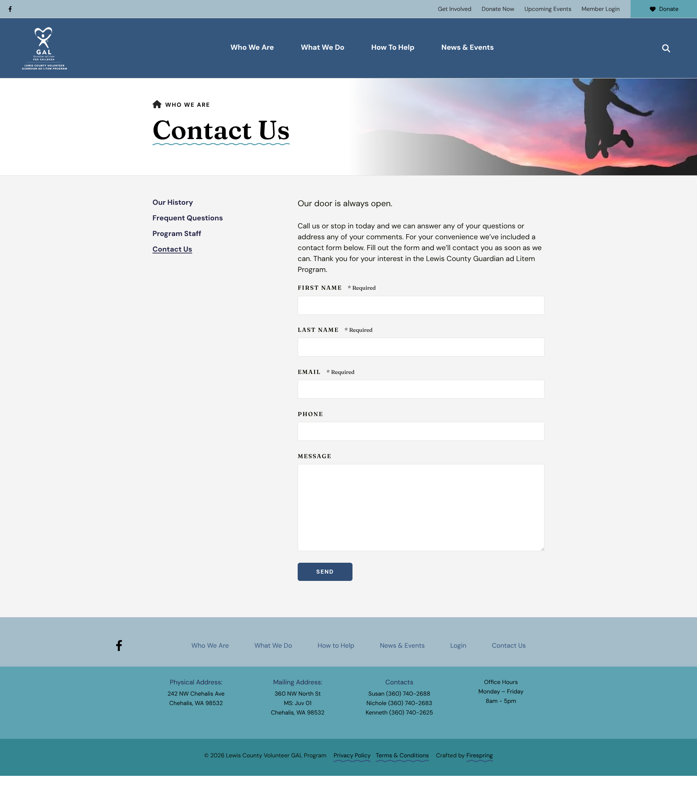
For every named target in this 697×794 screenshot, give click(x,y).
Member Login (601, 9)
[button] (666, 48)
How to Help (336, 645)
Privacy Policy (352, 755)
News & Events (467, 47)
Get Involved (454, 9)
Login (458, 645)
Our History (172, 202)
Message (314, 456)
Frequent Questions (187, 218)
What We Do (323, 47)
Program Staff (176, 234)
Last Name (319, 330)
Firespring (479, 755)
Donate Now (498, 9)
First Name (321, 288)
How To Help (393, 47)
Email (310, 372)
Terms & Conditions (402, 755)
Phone (310, 414)
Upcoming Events (548, 9)
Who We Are (252, 47)
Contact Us (172, 249)
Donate (668, 9)
